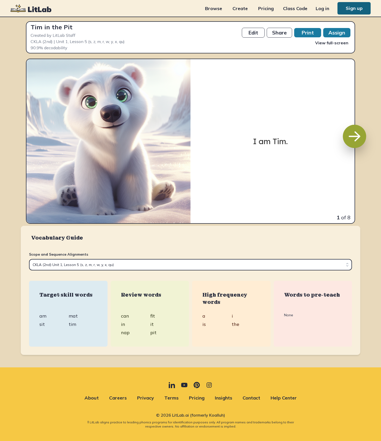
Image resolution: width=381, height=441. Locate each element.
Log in (322, 8)
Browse (213, 8)
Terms (171, 398)
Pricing (266, 8)
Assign (336, 32)
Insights (223, 398)
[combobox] (190, 264)
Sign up (354, 8)
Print (307, 32)
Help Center (284, 398)
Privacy (145, 398)
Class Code (295, 8)
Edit (253, 32)
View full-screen (331, 42)
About (91, 398)
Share (279, 32)
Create (240, 8)
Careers (118, 398)
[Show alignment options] (347, 264)
